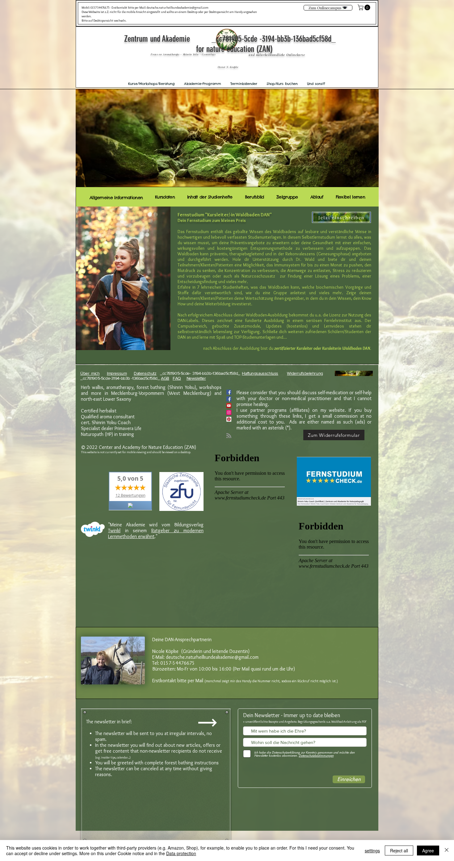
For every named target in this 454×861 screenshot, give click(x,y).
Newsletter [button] (196, 378)
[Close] (446, 850)
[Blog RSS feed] (228, 436)
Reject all (399, 850)
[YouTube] (228, 405)
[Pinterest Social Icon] (228, 419)
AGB (165, 378)
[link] (365, 7)
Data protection (181, 853)
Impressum (117, 373)
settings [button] (372, 850)
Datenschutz (145, 373)
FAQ (177, 378)
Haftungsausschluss (260, 373)
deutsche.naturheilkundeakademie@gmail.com (177, 8)
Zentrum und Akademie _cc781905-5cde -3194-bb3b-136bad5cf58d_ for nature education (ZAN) (234, 44)
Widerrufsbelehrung (305, 373)
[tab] (116, 197)
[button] (151, 83)
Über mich (89, 373)
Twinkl (114, 530)
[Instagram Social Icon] (228, 412)
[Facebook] (228, 398)
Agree (428, 850)
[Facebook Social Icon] (228, 392)
